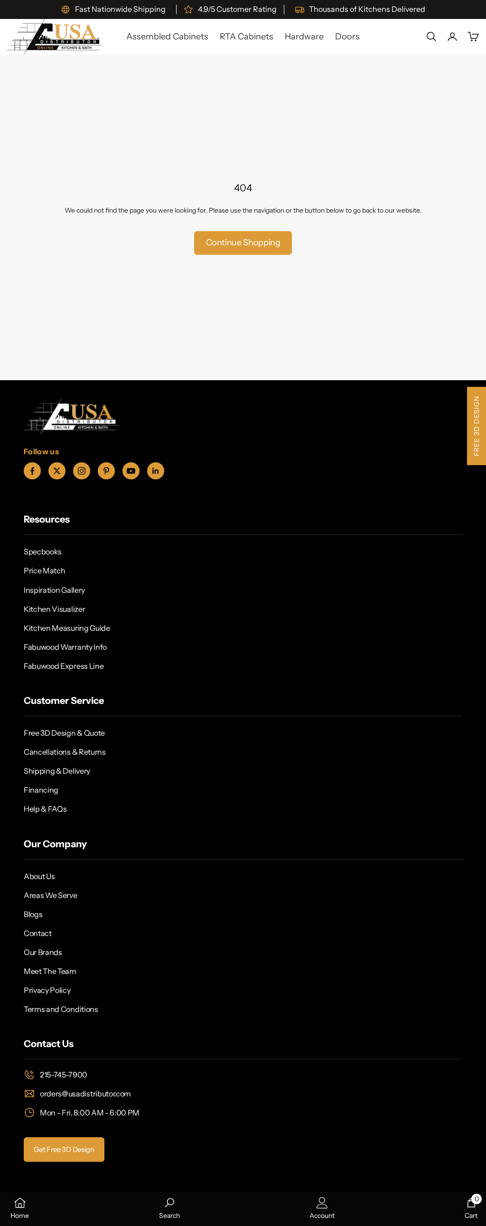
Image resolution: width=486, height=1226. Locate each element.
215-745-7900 (63, 1074)
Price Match (44, 570)
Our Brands (43, 952)
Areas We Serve (50, 895)
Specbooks (43, 551)
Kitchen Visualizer (54, 609)
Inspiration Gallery (54, 590)
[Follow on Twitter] (57, 471)
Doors (347, 36)
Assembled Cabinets (167, 36)
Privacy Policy (47, 990)
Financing (41, 790)
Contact (38, 933)
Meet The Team (50, 971)
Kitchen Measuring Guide (67, 628)
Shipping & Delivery (57, 771)
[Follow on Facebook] (32, 471)
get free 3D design (64, 1149)
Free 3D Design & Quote (64, 733)
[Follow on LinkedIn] (155, 471)
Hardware (304, 36)
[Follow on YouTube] (131, 471)
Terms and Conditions (61, 1009)
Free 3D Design (476, 426)
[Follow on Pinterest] (106, 471)
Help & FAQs (45, 809)
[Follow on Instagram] (81, 471)
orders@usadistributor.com (85, 1093)
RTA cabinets (246, 36)
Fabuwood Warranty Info (65, 647)
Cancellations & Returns (65, 752)
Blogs (33, 914)
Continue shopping (243, 242)
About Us (39, 876)
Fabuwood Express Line (63, 666)
